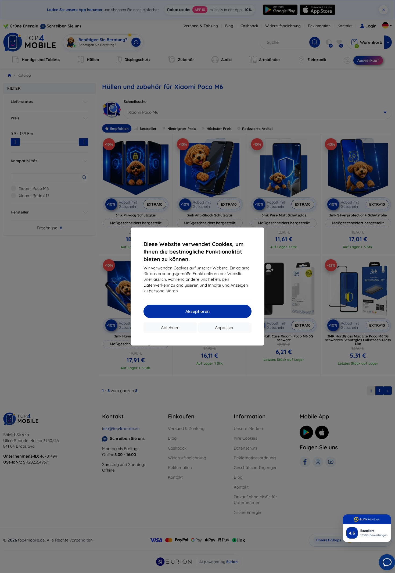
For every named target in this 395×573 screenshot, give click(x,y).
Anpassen (225, 327)
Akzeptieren (197, 311)
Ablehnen (170, 327)
